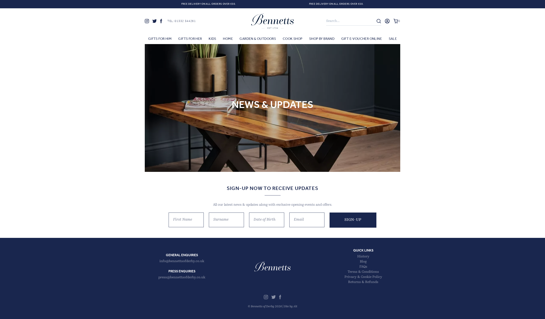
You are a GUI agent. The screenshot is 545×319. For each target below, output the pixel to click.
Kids (212, 39)
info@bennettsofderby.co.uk (181, 261)
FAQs (363, 267)
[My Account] (387, 21)
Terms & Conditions (363, 272)
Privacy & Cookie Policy (363, 277)
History (363, 256)
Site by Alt (290, 306)
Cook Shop (293, 39)
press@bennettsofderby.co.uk (181, 277)
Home (228, 39)
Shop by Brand (321, 39)
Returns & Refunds (363, 282)
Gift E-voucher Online (361, 39)
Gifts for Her (190, 39)
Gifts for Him (160, 39)
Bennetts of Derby (272, 21)
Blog (363, 261)
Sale (393, 39)
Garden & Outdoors (258, 39)
